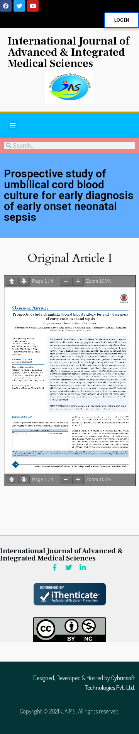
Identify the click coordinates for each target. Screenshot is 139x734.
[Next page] (24, 281)
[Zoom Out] (65, 281)
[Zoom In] (78, 281)
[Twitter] (19, 6)
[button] (13, 125)
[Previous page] (11, 281)
